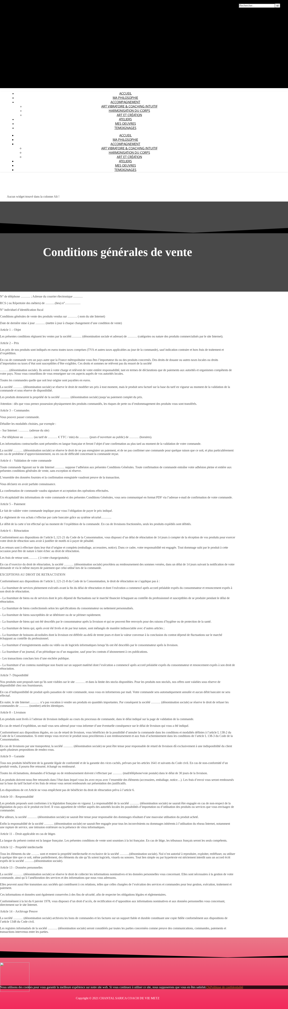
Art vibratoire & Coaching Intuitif (129, 106)
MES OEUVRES (125, 123)
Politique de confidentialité (226, 987)
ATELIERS (125, 119)
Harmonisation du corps (129, 110)
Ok (208, 987)
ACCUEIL (125, 93)
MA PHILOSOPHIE (125, 98)
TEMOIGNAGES (125, 128)
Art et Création (129, 115)
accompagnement (125, 102)
